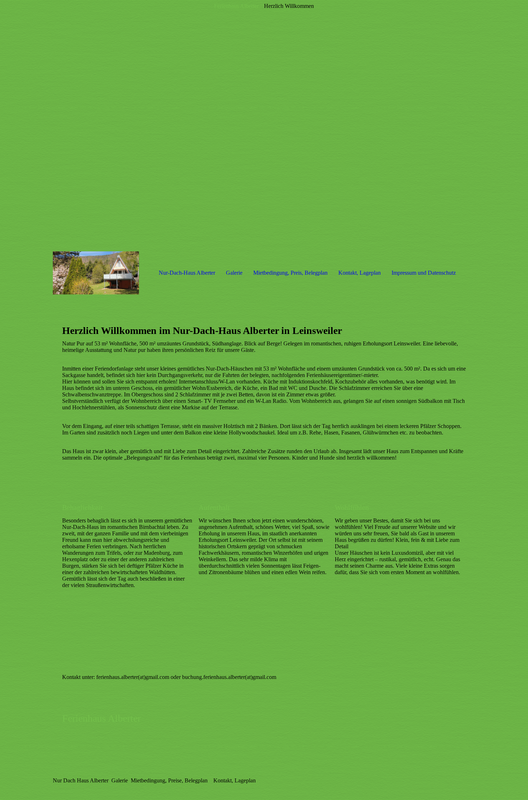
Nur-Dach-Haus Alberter (187, 273)
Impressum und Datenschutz (424, 273)
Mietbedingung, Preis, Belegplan (290, 273)
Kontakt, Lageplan (359, 273)
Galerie (234, 273)
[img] (264, 125)
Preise (175, 780)
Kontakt (222, 780)
